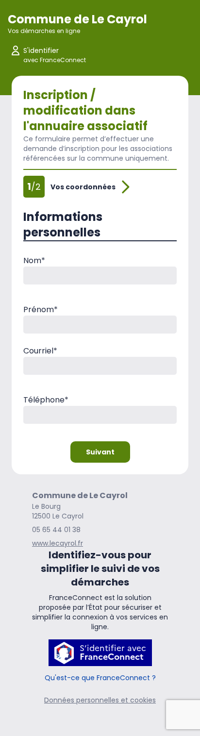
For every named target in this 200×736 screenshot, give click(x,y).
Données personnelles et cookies (100, 700)
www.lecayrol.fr (57, 543)
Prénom (40, 309)
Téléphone (45, 399)
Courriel (40, 350)
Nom (34, 260)
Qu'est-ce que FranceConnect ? (100, 678)
